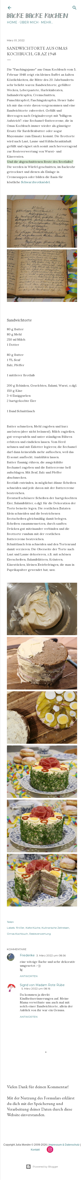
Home (12, 22)
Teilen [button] (10, 921)
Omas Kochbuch (17, 933)
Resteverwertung (40, 933)
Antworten (28, 976)
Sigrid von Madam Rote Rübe (42, 985)
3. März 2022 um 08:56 (51, 955)
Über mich (29, 22)
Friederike (27, 955)
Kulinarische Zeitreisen (55, 927)
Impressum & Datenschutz (64, 1144)
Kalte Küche (33, 927)
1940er (20, 927)
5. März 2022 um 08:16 (36, 988)
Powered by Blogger (45, 1166)
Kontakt (35, 1149)
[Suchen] (74, 7)
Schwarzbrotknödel (35, 182)
